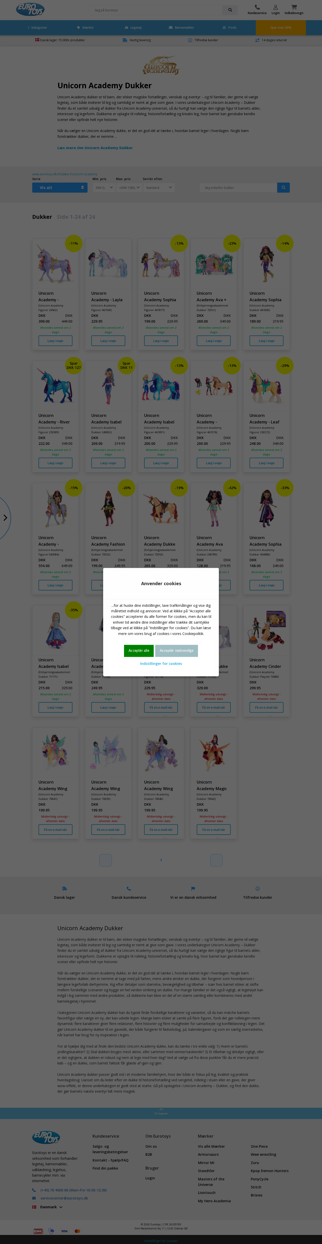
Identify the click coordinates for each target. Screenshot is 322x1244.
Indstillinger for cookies (161, 663)
